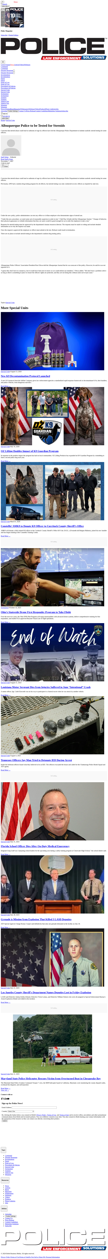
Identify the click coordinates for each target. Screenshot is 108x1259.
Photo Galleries (50, 109)
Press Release (30, 111)
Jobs (57, 109)
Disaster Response (7, 70)
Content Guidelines (41, 111)
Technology (5, 94)
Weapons (4, 105)
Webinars (30, 2)
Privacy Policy (6, 1257)
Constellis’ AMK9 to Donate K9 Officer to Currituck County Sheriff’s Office (42, 526)
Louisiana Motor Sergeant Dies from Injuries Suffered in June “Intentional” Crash (45, 687)
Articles (20, 2)
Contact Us (22, 111)
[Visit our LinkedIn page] (6, 1099)
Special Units (5, 90)
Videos (25, 2)
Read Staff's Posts (7, 159)
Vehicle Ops (5, 101)
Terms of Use (15, 1257)
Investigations (5, 75)
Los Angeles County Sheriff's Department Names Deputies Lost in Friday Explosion (46, 992)
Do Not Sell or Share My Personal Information (44, 1257)
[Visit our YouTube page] (8, 1099)
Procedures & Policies (8, 86)
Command (4, 67)
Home (3, 120)
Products (42, 109)
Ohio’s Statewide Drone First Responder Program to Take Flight (36, 612)
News (16, 2)
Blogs (12, 109)
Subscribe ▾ (5, 6)
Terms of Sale (24, 1257)
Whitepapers (24, 109)
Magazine (17, 109)
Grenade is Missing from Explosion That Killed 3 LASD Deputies (36, 919)
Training (3, 98)
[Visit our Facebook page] (2, 1099)
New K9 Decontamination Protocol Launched (25, 376)
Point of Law (5, 82)
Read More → (5, 386)
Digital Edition (13, 35)
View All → (5, 1090)
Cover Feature (9, 2)
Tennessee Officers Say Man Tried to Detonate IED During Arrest (36, 760)
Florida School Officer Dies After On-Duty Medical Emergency (35, 846)
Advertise (4, 111)
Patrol (3, 79)
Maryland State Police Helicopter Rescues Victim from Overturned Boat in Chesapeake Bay (51, 1078)
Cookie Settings (13, 111)
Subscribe (4, 35)
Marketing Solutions (55, 111)
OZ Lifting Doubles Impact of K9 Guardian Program (30, 451)
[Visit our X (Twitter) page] (4, 1099)
